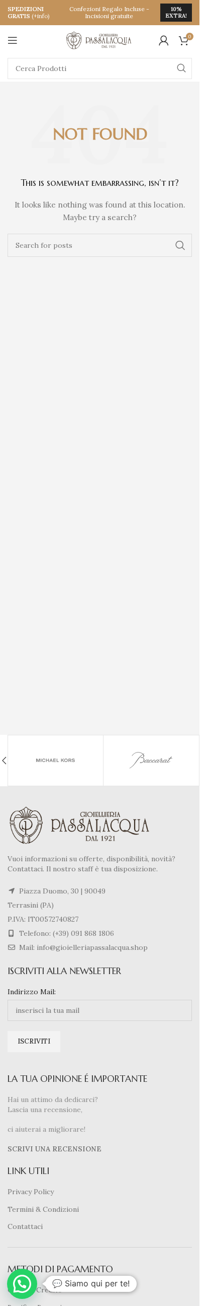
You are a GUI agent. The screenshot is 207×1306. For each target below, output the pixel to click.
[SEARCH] (181, 68)
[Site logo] (100, 39)
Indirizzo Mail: (32, 991)
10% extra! (176, 12)
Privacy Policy (31, 1191)
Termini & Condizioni (43, 1209)
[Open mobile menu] (13, 40)
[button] (22, 1284)
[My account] (164, 40)
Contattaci (25, 1226)
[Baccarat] (151, 760)
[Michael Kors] (55, 760)
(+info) (41, 16)
